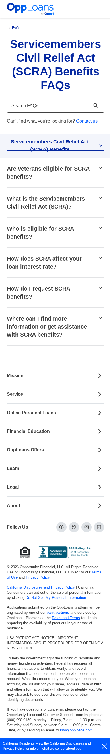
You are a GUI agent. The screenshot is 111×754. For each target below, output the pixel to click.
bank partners (58, 612)
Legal (13, 487)
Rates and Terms (66, 618)
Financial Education (28, 431)
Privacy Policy (38, 577)
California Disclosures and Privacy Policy (41, 587)
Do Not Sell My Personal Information (56, 597)
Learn (13, 468)
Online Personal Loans (31, 412)
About (13, 505)
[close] (105, 746)
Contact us (87, 121)
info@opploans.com (76, 730)
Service (15, 394)
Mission (15, 375)
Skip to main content (34, 9)
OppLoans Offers (25, 449)
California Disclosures (67, 743)
